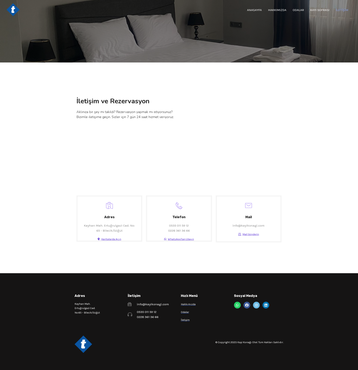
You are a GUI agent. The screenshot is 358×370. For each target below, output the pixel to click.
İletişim (342, 10)
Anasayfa (254, 10)
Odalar (298, 10)
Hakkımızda (277, 10)
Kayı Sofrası (319, 10)
